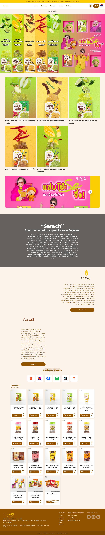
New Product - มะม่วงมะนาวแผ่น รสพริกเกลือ (51, 170)
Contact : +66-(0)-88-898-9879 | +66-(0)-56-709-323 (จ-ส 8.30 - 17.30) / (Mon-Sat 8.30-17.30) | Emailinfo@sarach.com (52, 1)
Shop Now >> (82, 309)
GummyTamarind (52, 494)
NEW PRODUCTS (14, 387)
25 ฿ (23, 414)
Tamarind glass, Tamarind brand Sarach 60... (35, 495)
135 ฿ (40, 471)
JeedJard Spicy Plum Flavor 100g (69, 438)
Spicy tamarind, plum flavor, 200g (86, 466)
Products (53, 6)
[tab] (51, 72)
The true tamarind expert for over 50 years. (52, 230)
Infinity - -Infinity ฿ (55, 501)
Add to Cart (18, 415)
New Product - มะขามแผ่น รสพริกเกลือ (20, 169)
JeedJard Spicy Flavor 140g (35, 438)
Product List (15, 385)
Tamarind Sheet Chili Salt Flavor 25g (35, 408)
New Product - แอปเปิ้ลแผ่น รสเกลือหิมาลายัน (20, 122)
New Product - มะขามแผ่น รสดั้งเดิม (51, 121)
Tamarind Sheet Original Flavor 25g (52, 408)
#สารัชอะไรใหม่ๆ (52, 11)
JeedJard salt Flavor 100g (52, 438)
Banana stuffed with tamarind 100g (52, 466)
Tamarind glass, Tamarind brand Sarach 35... (18, 495)
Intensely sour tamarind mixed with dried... (86, 408)
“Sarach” (52, 226)
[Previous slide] (2, 43)
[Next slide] (102, 43)
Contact (68, 6)
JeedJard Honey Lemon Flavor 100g (86, 438)
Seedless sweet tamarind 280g (18, 466)
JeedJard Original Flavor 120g (18, 438)
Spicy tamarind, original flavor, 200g (35, 466)
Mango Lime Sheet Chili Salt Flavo (18, 408)
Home (36, 6)
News (61, 6)
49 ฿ (92, 414)
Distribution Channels (52, 370)
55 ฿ (40, 501)
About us (44, 6)
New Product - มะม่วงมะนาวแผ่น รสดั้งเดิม (83, 122)
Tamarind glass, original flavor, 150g (69, 466)
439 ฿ (23, 471)
